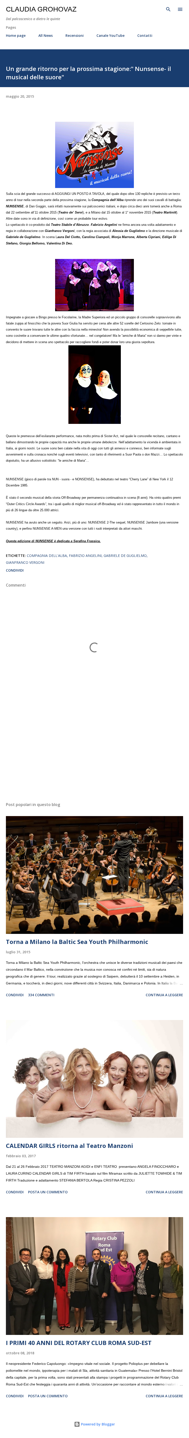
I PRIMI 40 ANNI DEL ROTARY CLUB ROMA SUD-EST (79, 1343)
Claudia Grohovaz (41, 9)
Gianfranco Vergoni (25, 562)
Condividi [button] (15, 570)
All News (45, 35)
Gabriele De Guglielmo (125, 555)
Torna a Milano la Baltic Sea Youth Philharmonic (77, 942)
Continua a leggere (164, 995)
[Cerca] (168, 9)
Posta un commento (48, 1192)
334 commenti (41, 995)
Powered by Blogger (97, 1424)
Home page (16, 35)
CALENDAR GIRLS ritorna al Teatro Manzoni (69, 1146)
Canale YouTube (110, 35)
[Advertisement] (94, 751)
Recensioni (74, 35)
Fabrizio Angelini (85, 555)
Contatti (144, 35)
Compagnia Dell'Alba (47, 555)
